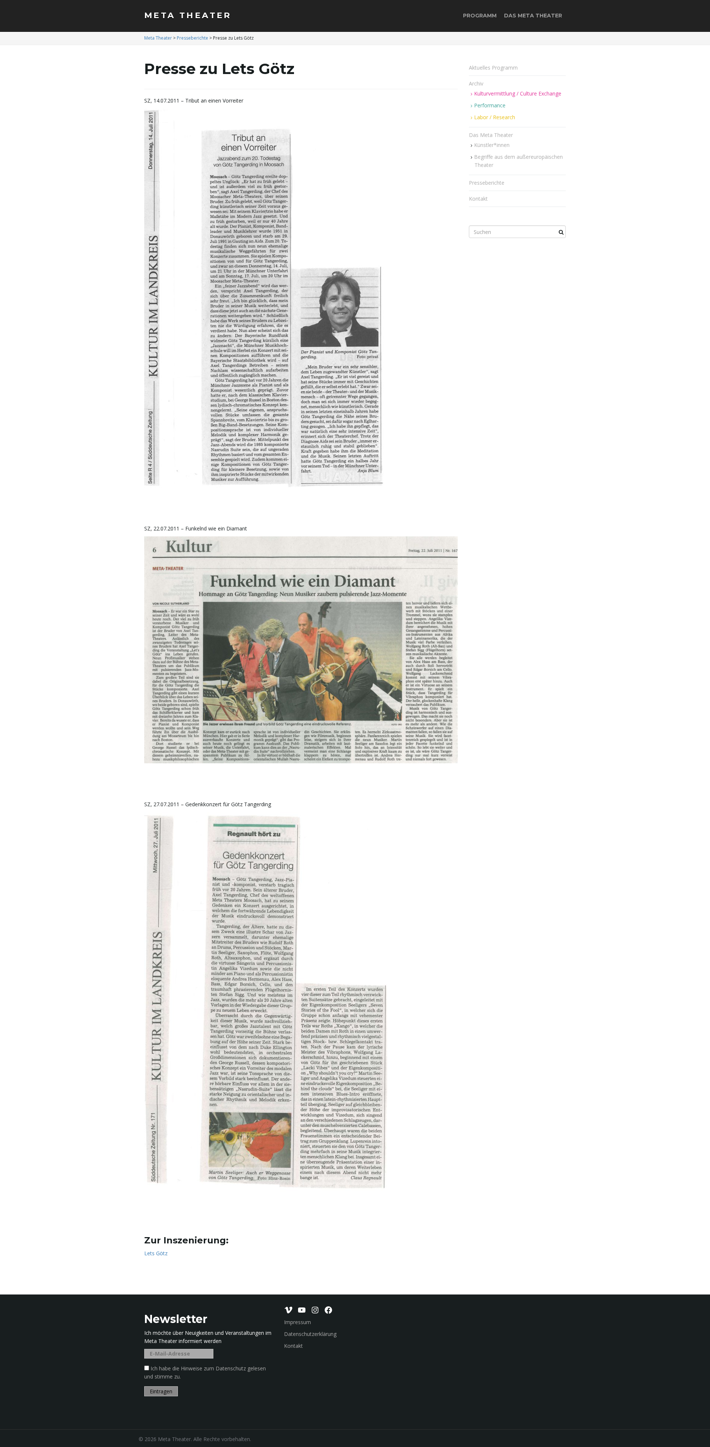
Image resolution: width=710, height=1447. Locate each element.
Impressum (297, 1322)
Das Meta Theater (533, 15)
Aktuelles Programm (493, 67)
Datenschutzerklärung (310, 1333)
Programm (480, 15)
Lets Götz (156, 1253)
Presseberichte (486, 182)
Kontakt (478, 198)
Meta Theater (187, 15)
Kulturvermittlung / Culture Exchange (517, 93)
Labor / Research (494, 117)
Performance (490, 105)
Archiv (477, 83)
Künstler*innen (492, 144)
